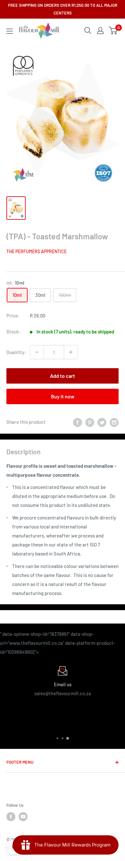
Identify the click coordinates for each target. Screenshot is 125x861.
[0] (113, 30)
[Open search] (87, 30)
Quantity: (16, 352)
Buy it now (62, 396)
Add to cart (62, 376)
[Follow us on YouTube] (23, 816)
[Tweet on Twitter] (101, 422)
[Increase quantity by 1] (71, 352)
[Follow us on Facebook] (10, 816)
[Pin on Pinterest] (89, 422)
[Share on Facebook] (77, 422)
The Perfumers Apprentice (36, 251)
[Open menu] (9, 31)
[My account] (100, 30)
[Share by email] (114, 422)
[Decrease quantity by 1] (37, 352)
